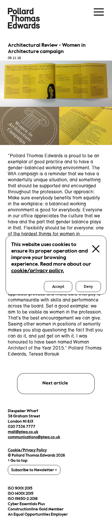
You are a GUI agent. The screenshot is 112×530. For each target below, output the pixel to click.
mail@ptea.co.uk (23, 431)
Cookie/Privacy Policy (27, 450)
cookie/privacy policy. (37, 270)
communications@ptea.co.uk (34, 437)
